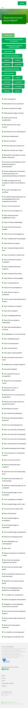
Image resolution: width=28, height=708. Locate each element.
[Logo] (7, 3)
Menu (21, 3)
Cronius (5, 703)
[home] (2, 7)
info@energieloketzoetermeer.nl (9, 702)
